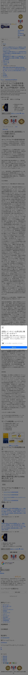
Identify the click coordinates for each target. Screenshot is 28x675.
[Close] (2, 327)
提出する (14, 347)
